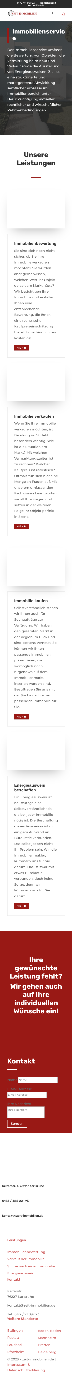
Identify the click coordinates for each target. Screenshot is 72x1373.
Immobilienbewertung (26, 1252)
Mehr (21, 347)
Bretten (44, 1345)
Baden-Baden (49, 1331)
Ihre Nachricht (19, 1104)
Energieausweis (20, 1273)
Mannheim (47, 1338)
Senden (17, 1124)
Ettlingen (15, 1330)
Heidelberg (47, 1352)
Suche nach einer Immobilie (31, 1266)
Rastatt (13, 1338)
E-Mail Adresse (19, 1089)
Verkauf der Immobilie (26, 1259)
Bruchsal (14, 1345)
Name (12, 1080)
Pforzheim (16, 1352)
